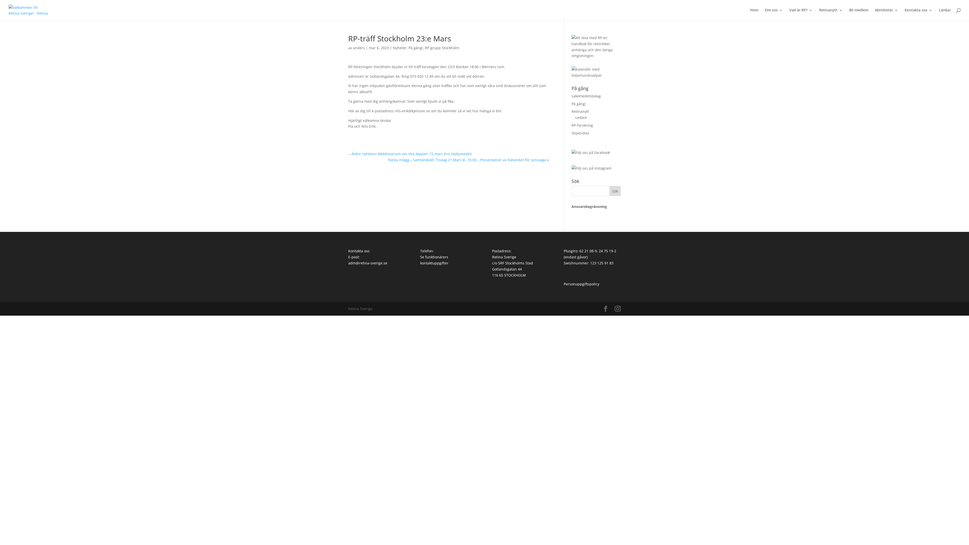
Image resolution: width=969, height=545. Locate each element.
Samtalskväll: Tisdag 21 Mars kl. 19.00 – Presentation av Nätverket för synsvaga (479, 159)
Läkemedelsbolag (586, 96)
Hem (754, 10)
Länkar (945, 10)
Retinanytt (828, 10)
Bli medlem (858, 10)
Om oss (771, 10)
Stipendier (580, 133)
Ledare (581, 117)
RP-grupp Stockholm (442, 47)
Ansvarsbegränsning (589, 206)
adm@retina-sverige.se (367, 263)
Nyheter (400, 47)
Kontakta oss (916, 10)
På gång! (416, 47)
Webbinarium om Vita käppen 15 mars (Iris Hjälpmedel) (425, 153)
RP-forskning (582, 125)
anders (359, 47)
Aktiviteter (884, 10)
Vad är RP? (798, 10)
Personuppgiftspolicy (581, 284)
